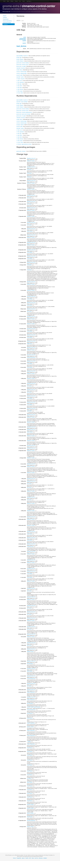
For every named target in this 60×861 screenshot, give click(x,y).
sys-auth (18, 75)
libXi (21, 87)
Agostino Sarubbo (30, 804)
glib (20, 57)
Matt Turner (29, 645)
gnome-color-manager (26, 114)
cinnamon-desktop (25, 62)
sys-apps (18, 124)
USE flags (5, 17)
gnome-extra (10, 6)
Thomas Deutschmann (31, 678)
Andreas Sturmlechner (31, 357)
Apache (23, 858)
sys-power (18, 76)
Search (23, 1)
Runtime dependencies (7, 20)
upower (22, 76)
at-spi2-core (25, 55)
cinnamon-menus (25, 64)
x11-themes (19, 144)
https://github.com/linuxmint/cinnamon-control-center (20, 11)
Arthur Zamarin (30, 231)
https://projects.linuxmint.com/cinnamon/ (38, 11)
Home (4, 1)
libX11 (21, 85)
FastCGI (26, 858)
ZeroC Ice (36, 858)
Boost (33, 858)
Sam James (29, 197)
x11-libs (18, 80)
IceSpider (45, 858)
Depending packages (7, 22)
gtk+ (21, 84)
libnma (21, 69)
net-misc (18, 71)
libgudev (21, 59)
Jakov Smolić (29, 305)
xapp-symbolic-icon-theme (26, 144)
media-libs (18, 68)
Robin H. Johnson (30, 726)
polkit (21, 75)
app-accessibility (20, 55)
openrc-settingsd (24, 101)
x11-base (18, 78)
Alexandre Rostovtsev (31, 820)
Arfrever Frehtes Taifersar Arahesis (33, 707)
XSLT (30, 858)
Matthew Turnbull (30, 651)
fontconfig (23, 68)
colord (24, 37)
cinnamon (24, 151)
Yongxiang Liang (30, 546)
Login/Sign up (29, 1)
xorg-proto (23, 78)
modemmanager (23, 38)
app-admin (19, 101)
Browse (12, 1)
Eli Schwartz (29, 169)
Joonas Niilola (29, 252)
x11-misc (18, 92)
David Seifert (29, 410)
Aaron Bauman (30, 713)
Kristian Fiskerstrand (31, 692)
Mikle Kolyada (29, 671)
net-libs (18, 69)
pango (21, 91)
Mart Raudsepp (30, 663)
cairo (21, 80)
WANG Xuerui (29, 343)
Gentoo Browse (53, 1)
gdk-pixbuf (22, 82)
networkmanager (22, 39)
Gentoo (14, 858)
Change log (5, 24)
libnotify (21, 89)
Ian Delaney (29, 778)
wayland (24, 43)
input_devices (21, 46)
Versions (4, 15)
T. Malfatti (29, 741)
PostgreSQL (19, 858)
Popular (16, 1)
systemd (24, 40)
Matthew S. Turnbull (30, 160)
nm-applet (24, 66)
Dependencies (5, 19)
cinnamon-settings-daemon (27, 112)
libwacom (22, 61)
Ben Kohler (29, 686)
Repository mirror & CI (31, 158)
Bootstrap (41, 858)
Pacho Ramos (29, 718)
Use (20, 1)
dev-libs (18, 57)
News (8, 1)
